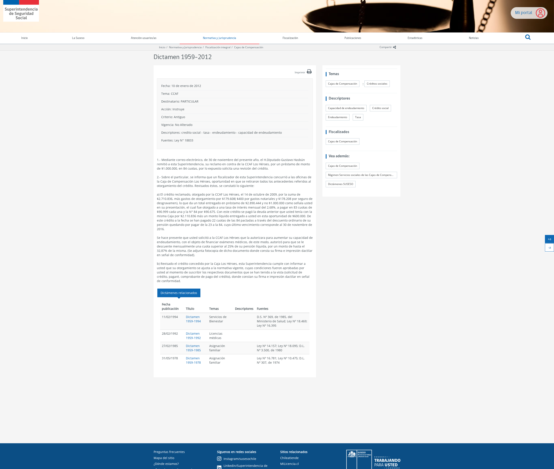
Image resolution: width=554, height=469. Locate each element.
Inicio (162, 47)
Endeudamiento (337, 117)
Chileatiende (289, 458)
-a (551, 248)
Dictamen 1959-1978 (193, 360)
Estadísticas (415, 38)
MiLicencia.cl (289, 464)
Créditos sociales (377, 83)
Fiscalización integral (217, 47)
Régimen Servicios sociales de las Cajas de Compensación (362, 175)
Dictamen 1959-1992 (193, 335)
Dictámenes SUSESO (340, 184)
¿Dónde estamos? (166, 464)
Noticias (474, 38)
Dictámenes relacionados (179, 293)
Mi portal (523, 13)
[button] (528, 38)
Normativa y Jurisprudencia (185, 47)
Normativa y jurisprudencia (219, 38)
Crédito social (380, 108)
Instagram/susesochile (240, 459)
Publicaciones (353, 38)
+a (551, 240)
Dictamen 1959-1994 (193, 319)
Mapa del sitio (164, 458)
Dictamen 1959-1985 (193, 348)
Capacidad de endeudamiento (346, 108)
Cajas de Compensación (248, 47)
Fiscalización (290, 38)
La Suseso (78, 38)
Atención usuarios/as (143, 38)
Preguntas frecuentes (169, 452)
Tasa (358, 117)
